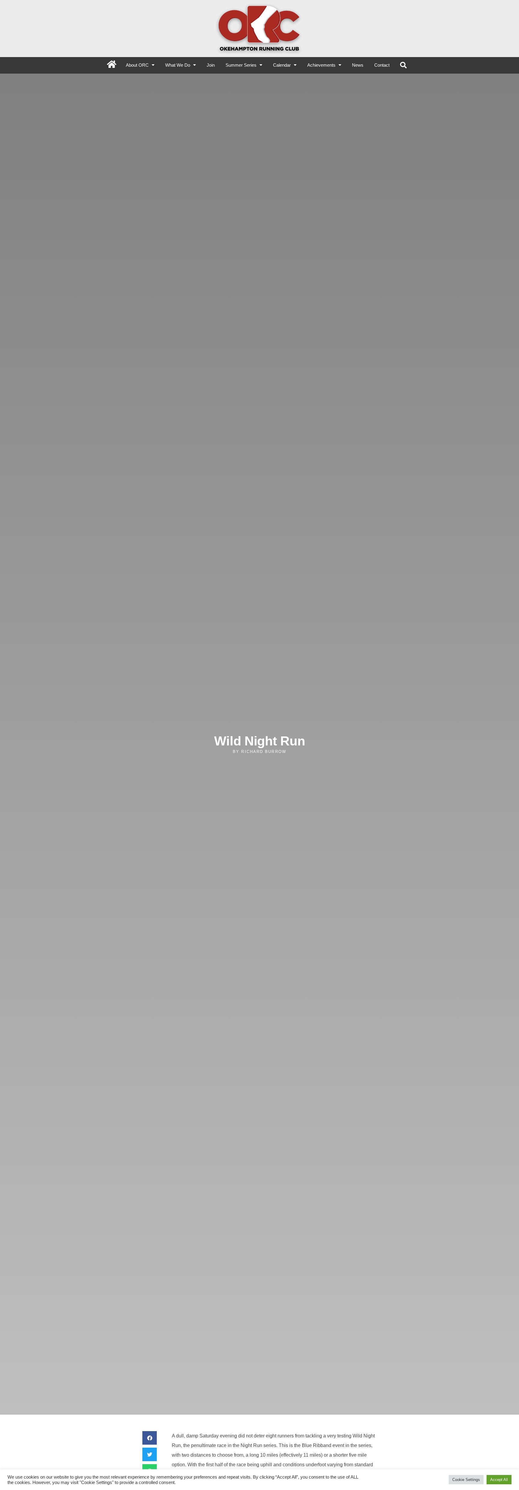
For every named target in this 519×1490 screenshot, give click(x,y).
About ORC (137, 65)
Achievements (321, 65)
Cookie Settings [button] (466, 1479)
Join (211, 65)
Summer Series (241, 65)
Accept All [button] (499, 1479)
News (357, 65)
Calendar (282, 65)
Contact (382, 65)
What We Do (177, 65)
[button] (403, 65)
